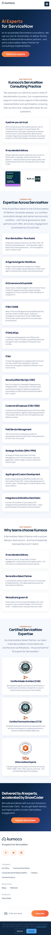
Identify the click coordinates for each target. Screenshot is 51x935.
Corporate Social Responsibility (14, 873)
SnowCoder (6, 898)
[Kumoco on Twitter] (13, 853)
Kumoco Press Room (21, 868)
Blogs (4, 888)
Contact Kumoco (8, 877)
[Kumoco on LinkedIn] (21, 853)
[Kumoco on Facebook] (6, 853)
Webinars (14, 888)
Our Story (5, 868)
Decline (20, 931)
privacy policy (41, 926)
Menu (46, 4)
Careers (34, 873)
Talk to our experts (15, 54)
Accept (31, 931)
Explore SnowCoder (25, 820)
